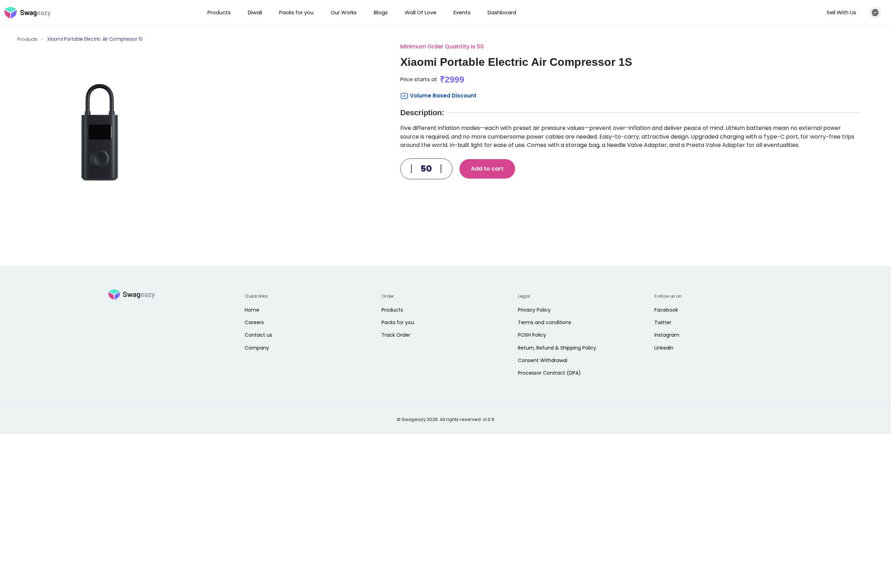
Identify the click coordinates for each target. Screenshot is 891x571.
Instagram (666, 334)
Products (219, 12)
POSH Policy (532, 334)
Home (252, 309)
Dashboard (502, 12)
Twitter (662, 322)
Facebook (666, 309)
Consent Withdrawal (542, 360)
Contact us (258, 334)
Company (257, 347)
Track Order (395, 334)
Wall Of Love (420, 12)
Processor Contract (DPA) (549, 372)
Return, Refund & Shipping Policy (557, 347)
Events (462, 12)
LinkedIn (663, 347)
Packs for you (296, 12)
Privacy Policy (534, 309)
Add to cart (487, 169)
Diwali (255, 12)
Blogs (381, 12)
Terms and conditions (544, 322)
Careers (254, 322)
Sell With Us (841, 12)
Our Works (344, 12)
